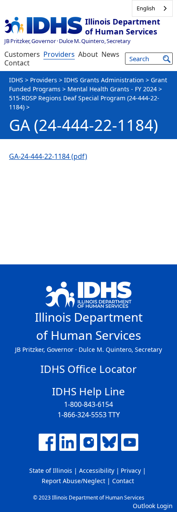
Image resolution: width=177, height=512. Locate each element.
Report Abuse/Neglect (73, 481)
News (110, 54)
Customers (22, 54)
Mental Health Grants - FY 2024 (112, 89)
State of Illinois (50, 470)
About (88, 54)
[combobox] (152, 8)
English (146, 8)
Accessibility (96, 470)
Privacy (131, 470)
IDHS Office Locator (88, 369)
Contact (17, 63)
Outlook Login (153, 506)
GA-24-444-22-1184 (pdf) (48, 156)
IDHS (16, 80)
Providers (59, 54)
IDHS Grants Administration (104, 80)
